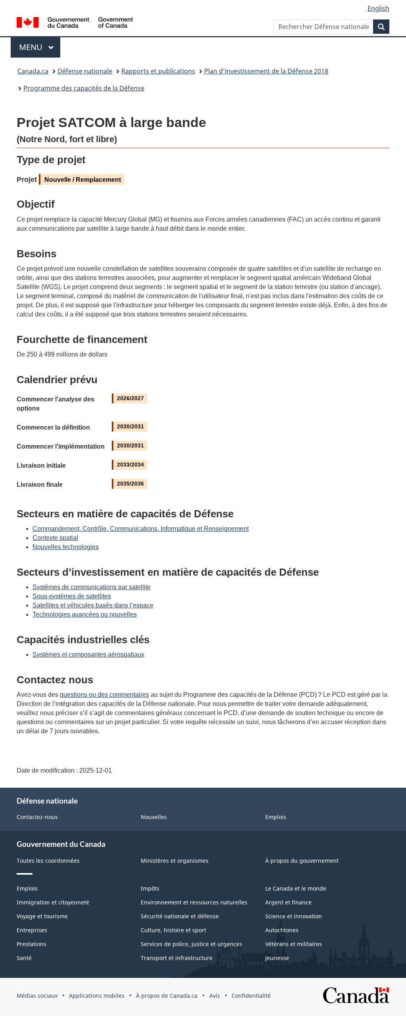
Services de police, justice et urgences (191, 944)
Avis (214, 995)
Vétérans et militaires (293, 944)
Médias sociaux (37, 995)
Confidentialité (251, 995)
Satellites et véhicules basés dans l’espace (93, 605)
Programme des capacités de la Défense (83, 88)
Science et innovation (293, 916)
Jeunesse (277, 958)
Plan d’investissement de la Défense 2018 (266, 71)
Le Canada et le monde (295, 888)
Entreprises (32, 930)
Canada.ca (32, 71)
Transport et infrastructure (177, 958)
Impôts (150, 888)
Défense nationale (84, 71)
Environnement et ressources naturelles (194, 902)
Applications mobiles (96, 995)
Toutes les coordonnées (48, 860)
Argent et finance (288, 902)
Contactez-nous (37, 817)
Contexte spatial (55, 537)
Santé (24, 958)
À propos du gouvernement (302, 860)
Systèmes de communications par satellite (92, 587)
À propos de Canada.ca (166, 995)
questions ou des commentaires (104, 694)
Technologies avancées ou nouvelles (85, 614)
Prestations (31, 944)
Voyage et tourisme (42, 916)
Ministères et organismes (175, 860)
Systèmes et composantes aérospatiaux (88, 654)
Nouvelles (154, 817)
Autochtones (282, 930)
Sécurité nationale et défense (180, 916)
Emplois (275, 817)
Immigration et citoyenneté (53, 902)
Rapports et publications (158, 71)
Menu (39, 47)
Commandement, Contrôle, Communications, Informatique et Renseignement (141, 528)
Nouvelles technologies (66, 547)
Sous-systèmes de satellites (72, 596)
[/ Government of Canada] (75, 23)
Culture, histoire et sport (173, 930)
